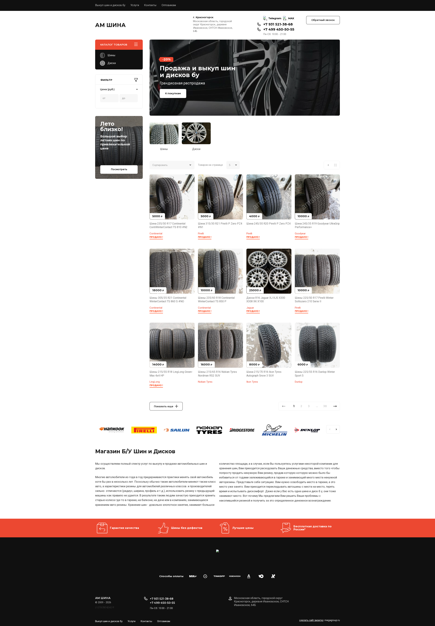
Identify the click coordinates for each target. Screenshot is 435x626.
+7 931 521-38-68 (278, 24)
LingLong (155, 381)
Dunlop (298, 381)
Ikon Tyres (252, 381)
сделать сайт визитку (311, 620)
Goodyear (300, 233)
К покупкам (173, 93)
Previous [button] (329, 429)
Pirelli (201, 233)
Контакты (150, 5)
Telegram (274, 18)
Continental (156, 233)
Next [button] (336, 429)
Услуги (134, 5)
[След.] (335, 406)
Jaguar (250, 307)
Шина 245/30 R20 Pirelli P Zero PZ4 (268, 223)
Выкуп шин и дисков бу (110, 5)
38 (325, 406)
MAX (291, 18)
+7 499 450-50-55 (278, 29)
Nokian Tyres (205, 381)
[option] (245, 78)
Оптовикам (169, 5)
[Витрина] (335, 165)
